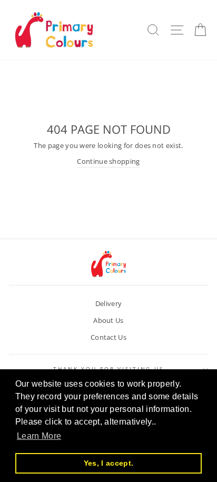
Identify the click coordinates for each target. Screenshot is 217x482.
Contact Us (108, 337)
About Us (108, 320)
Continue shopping (108, 161)
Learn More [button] (39, 435)
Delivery (108, 303)
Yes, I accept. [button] (108, 463)
